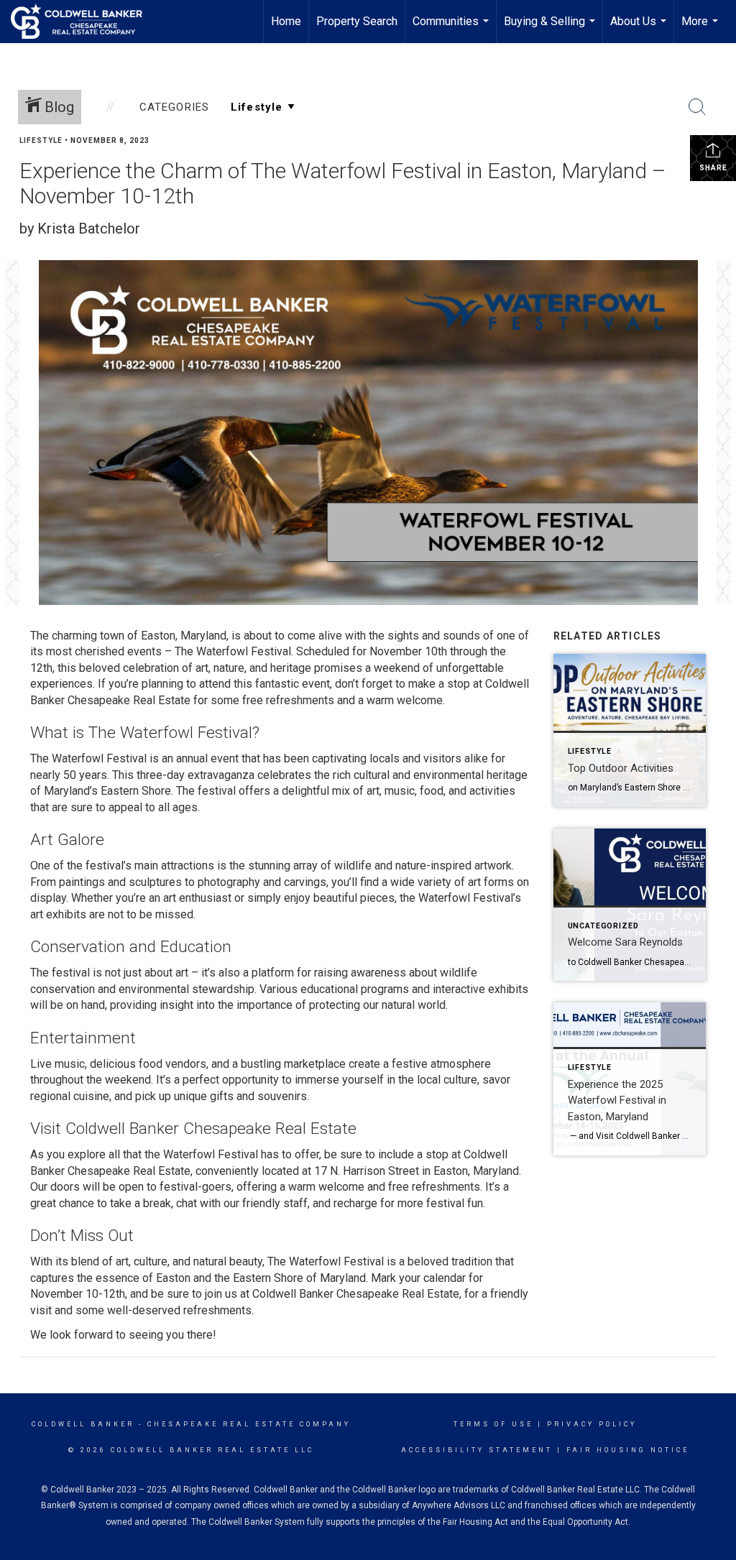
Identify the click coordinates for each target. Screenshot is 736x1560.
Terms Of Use (493, 1424)
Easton (173, 1278)
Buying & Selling (551, 28)
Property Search (356, 21)
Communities (452, 28)
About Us (640, 28)
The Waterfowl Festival (231, 651)
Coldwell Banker (83, 1424)
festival (217, 791)
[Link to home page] (84, 21)
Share (713, 168)
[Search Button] (697, 107)
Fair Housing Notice (627, 1450)
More (701, 28)
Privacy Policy (592, 1424)
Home (286, 21)
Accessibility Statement (477, 1450)
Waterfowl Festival (99, 758)
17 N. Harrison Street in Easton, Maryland (416, 1171)
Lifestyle (41, 140)
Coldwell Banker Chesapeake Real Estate (355, 1294)
